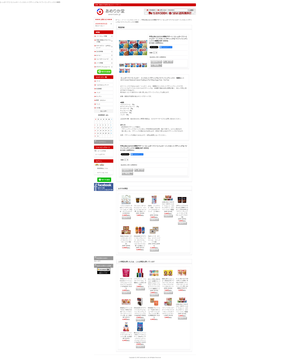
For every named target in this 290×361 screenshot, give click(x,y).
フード (98, 81)
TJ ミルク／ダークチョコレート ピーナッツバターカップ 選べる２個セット (140, 209)
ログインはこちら (102, 172)
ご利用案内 (151, 10)
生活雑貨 (99, 88)
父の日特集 (99, 51)
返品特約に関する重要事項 (158, 57)
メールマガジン (101, 142)
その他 (98, 108)
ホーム (118, 20)
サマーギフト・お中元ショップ (103, 46)
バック (98, 92)
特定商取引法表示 (102, 258)
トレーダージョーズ (102, 59)
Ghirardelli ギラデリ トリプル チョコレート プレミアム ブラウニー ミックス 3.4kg (140, 311)
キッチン (99, 96)
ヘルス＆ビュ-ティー (102, 85)
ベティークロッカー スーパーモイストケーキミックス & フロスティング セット (169, 311)
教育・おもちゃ (101, 100)
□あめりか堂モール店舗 (104, 266)
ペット (98, 104)
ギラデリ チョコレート (103, 67)
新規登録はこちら (102, 168)
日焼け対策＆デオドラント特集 (103, 41)
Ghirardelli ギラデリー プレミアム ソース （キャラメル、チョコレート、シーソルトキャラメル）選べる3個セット (140, 241)
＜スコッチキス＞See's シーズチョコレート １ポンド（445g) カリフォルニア (126, 209)
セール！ (99, 55)
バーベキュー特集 (101, 36)
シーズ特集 (99, 63)
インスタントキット (133, 20)
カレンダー (97, 261)
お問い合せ (162, 10)
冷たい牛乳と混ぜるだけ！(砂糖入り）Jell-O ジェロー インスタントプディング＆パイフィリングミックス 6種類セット (154, 284)
